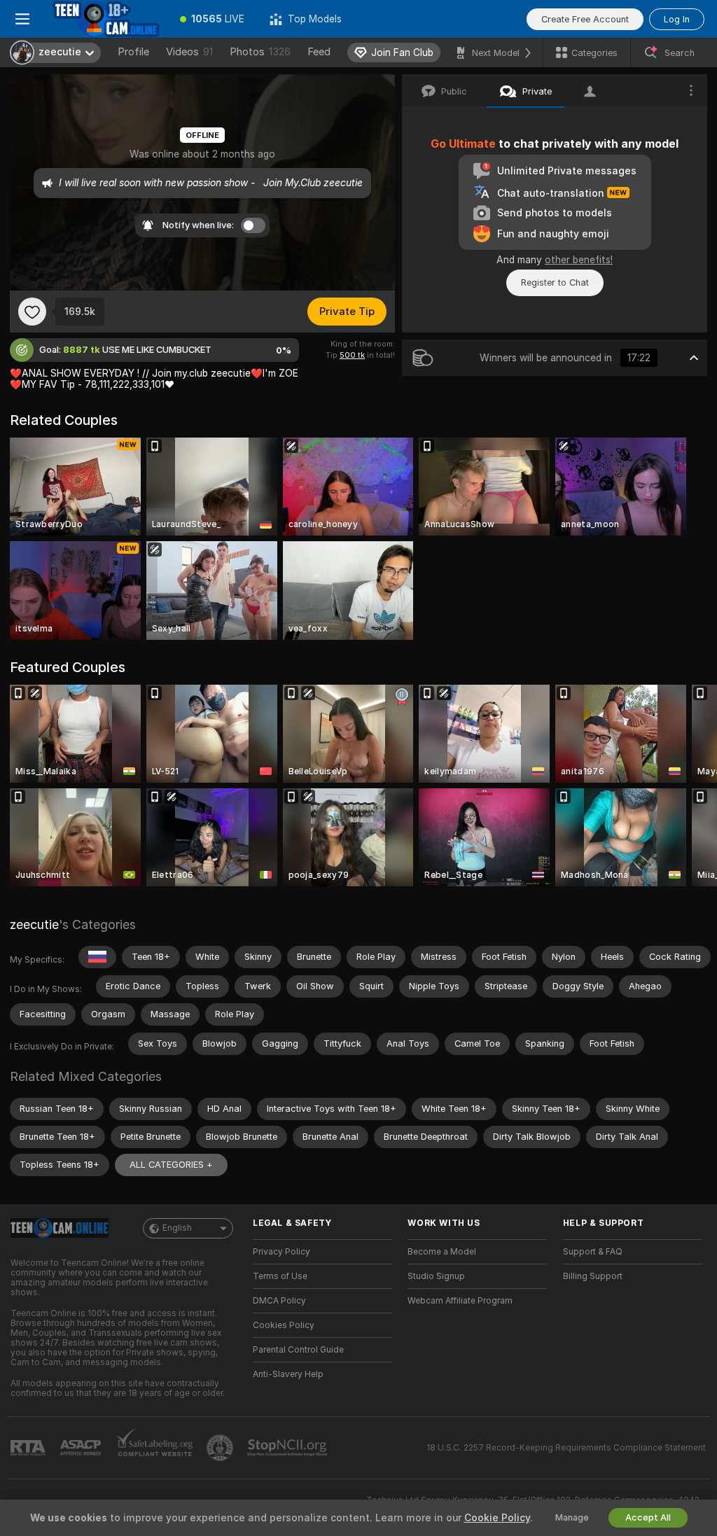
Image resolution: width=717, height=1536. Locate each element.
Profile (133, 52)
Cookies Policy (283, 1325)
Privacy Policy (281, 1252)
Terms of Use (280, 1276)
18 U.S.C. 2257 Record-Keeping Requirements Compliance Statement (566, 1448)
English (177, 1228)
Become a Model (442, 1252)
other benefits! (579, 259)
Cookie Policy (497, 1517)
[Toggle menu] (22, 19)
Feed (318, 52)
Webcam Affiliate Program (460, 1301)
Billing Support (592, 1276)
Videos (189, 52)
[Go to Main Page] (106, 19)
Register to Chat (555, 282)
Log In (677, 19)
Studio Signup (436, 1276)
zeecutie (34, 924)
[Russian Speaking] (97, 957)
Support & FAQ (592, 1252)
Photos (260, 52)
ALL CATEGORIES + (171, 1164)
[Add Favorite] (32, 312)
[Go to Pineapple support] (221, 1447)
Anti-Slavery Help (288, 1374)
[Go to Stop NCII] (288, 1447)
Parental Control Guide (298, 1350)
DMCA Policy (279, 1301)
